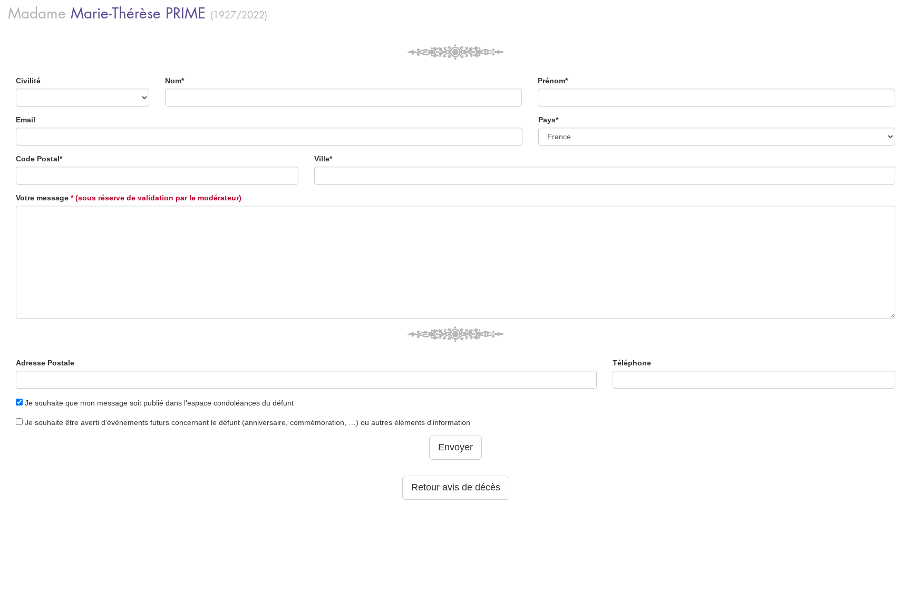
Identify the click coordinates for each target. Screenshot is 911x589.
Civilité (28, 80)
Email (25, 119)
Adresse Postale (45, 363)
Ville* (323, 159)
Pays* (548, 119)
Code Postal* (39, 159)
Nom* (174, 80)
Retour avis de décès (455, 487)
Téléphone (632, 363)
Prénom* (553, 80)
